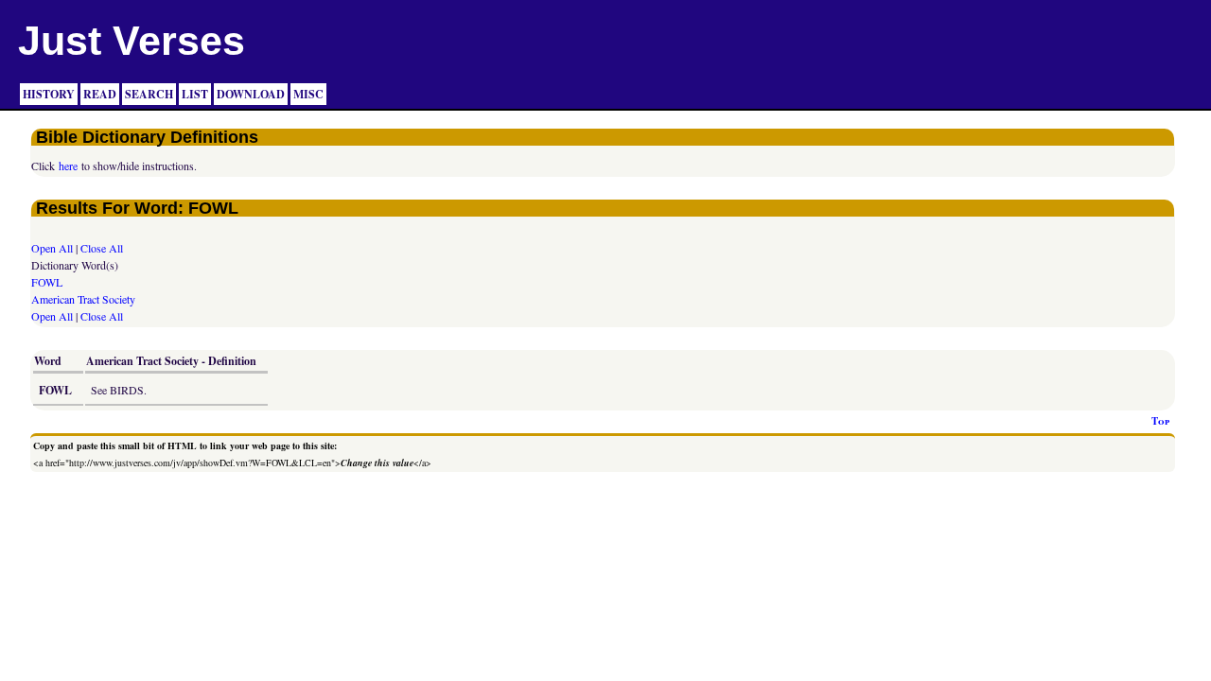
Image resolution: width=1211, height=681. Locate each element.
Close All (101, 247)
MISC (308, 94)
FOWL (46, 281)
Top (1160, 420)
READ (99, 94)
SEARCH (149, 94)
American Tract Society (83, 298)
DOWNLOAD (251, 94)
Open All (52, 247)
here (68, 165)
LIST (195, 94)
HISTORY (49, 94)
